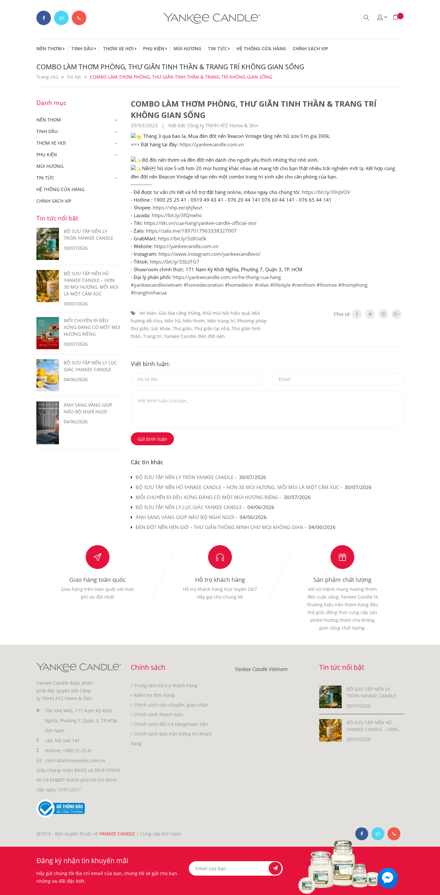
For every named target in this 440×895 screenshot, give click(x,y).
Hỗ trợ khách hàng (220, 579)
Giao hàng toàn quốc (97, 579)
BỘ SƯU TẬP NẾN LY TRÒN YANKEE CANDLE (185, 477)
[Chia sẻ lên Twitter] (370, 314)
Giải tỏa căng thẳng (179, 313)
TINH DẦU (83, 48)
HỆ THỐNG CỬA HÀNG (261, 48)
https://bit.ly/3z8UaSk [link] (182, 238)
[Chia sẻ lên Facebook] (357, 314)
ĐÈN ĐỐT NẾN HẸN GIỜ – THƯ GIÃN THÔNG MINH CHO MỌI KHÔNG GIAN (219, 527)
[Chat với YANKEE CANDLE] (61, 18)
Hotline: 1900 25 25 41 (68, 750)
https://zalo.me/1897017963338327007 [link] (191, 230)
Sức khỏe (160, 328)
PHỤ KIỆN (154, 48)
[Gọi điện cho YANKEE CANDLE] (79, 18)
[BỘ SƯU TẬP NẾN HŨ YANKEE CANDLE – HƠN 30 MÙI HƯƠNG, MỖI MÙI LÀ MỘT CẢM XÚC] (330, 730)
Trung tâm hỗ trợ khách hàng (165, 685)
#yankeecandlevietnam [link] (156, 285)
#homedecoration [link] (204, 285)
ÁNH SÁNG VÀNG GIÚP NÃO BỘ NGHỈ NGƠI (185, 517)
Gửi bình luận (152, 439)
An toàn (147, 313)
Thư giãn (182, 328)
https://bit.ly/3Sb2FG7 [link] (174, 261)
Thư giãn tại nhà (211, 328)
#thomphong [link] (353, 285)
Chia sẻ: (342, 314)
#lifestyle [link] (280, 285)
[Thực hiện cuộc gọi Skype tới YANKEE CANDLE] (377, 833)
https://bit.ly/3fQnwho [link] (177, 215)
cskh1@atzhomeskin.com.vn (75, 760)
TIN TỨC (218, 48)
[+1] (396, 314)
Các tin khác (147, 462)
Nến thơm (194, 321)
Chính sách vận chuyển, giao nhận (171, 705)
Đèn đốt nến (211, 336)
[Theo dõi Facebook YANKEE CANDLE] (43, 18)
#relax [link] (262, 285)
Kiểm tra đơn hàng (154, 695)
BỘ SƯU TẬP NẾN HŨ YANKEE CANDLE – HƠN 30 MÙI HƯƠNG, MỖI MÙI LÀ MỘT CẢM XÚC (237, 487)
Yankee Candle (180, 336)
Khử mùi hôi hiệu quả (226, 313)
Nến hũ (173, 321)
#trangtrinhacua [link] (149, 292)
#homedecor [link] (239, 285)
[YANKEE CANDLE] (78, 667)
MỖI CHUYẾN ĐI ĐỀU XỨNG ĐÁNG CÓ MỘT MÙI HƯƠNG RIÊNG (207, 497)
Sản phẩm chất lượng (342, 579)
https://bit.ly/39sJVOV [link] (326, 192)
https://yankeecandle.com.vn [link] (211, 144)
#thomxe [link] (327, 285)
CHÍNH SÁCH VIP (310, 48)
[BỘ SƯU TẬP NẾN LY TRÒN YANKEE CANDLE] (330, 696)
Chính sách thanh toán (158, 714)
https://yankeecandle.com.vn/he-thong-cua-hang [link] (227, 277)
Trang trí (152, 336)
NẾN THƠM (49, 48)
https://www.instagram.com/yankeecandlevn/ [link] (209, 254)
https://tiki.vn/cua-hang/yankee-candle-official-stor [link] (200, 223)
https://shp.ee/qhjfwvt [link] (177, 207)
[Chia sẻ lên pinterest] (383, 314)
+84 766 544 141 (62, 740)
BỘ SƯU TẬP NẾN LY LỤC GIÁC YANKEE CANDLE (189, 507)
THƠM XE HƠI (119, 48)
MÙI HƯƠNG (187, 48)
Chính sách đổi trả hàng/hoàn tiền (171, 724)
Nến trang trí (221, 321)
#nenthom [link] (303, 285)
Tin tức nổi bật (57, 218)
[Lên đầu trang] (430, 885)
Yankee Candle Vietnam (261, 669)
